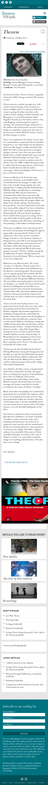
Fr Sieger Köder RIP (14, 624)
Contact (41, 783)
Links (11, 783)
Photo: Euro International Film (32, 51)
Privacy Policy (20, 783)
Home (4, 783)
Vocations (8, 7)
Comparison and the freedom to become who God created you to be (24, 685)
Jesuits (40, 7)
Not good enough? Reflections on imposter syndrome (24, 675)
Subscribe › (41, 22)
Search (2, 2)
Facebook (6, 2)
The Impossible (12, 620)
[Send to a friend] (43, 44)
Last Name (8, 724)
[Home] (8, 15)
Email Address (9, 711)
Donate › (40, 17)
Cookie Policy (32, 783)
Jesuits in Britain (34, 763)
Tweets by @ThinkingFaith (14, 645)
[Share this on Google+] (33, 44)
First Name (8, 718)
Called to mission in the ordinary (19, 663)
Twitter (10, 2)
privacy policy (26, 754)
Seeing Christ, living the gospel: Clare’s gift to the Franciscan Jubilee (25, 633)
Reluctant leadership (14, 628)
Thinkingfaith (24, 7)
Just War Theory (13, 615)
